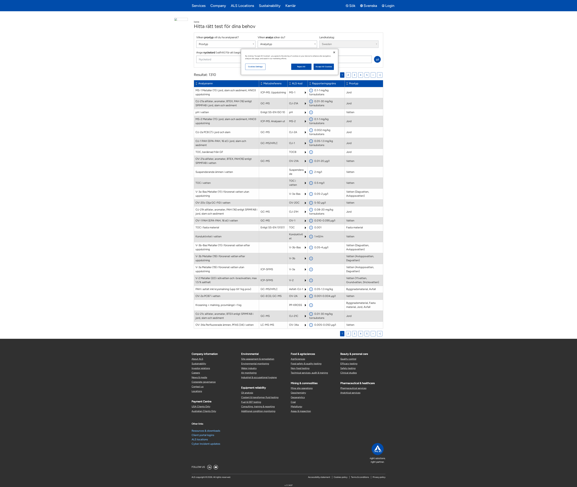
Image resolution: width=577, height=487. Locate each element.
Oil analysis (247, 392)
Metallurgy (296, 406)
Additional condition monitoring (258, 411)
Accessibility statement (319, 477)
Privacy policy (379, 477)
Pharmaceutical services (353, 388)
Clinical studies (348, 372)
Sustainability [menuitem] (270, 5)
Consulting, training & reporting (258, 406)
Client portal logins (203, 435)
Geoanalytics (298, 397)
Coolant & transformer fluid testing (259, 397)
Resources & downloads (206, 430)
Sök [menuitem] (352, 5)
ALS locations (200, 439)
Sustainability (199, 363)
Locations (197, 391)
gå (377, 59)
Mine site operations (302, 388)
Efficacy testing (348, 363)
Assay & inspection (301, 411)
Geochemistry (298, 392)
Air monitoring (248, 372)
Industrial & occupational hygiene (259, 377)
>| (380, 75)
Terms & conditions (360, 477)
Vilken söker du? (271, 37)
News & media (199, 377)
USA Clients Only (201, 406)
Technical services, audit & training (309, 372)
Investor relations (201, 368)
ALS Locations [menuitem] (242, 5)
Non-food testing (300, 368)
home (196, 21)
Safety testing (348, 368)
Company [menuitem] (218, 5)
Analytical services (350, 392)
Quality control (348, 359)
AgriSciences (298, 359)
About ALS (197, 359)
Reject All (301, 67)
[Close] (334, 52)
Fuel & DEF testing (251, 402)
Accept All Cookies (324, 67)
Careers (196, 372)
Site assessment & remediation (257, 359)
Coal (293, 402)
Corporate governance (204, 381)
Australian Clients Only (204, 411)
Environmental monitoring (255, 363)
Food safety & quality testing (306, 363)
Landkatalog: (327, 37)
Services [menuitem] (199, 5)
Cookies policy (340, 477)
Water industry (249, 368)
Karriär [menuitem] (290, 5)
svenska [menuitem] (370, 5)
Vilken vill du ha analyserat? (217, 37)
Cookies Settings (255, 67)
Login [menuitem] (389, 5)
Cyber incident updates (206, 443)
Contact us (197, 386)
